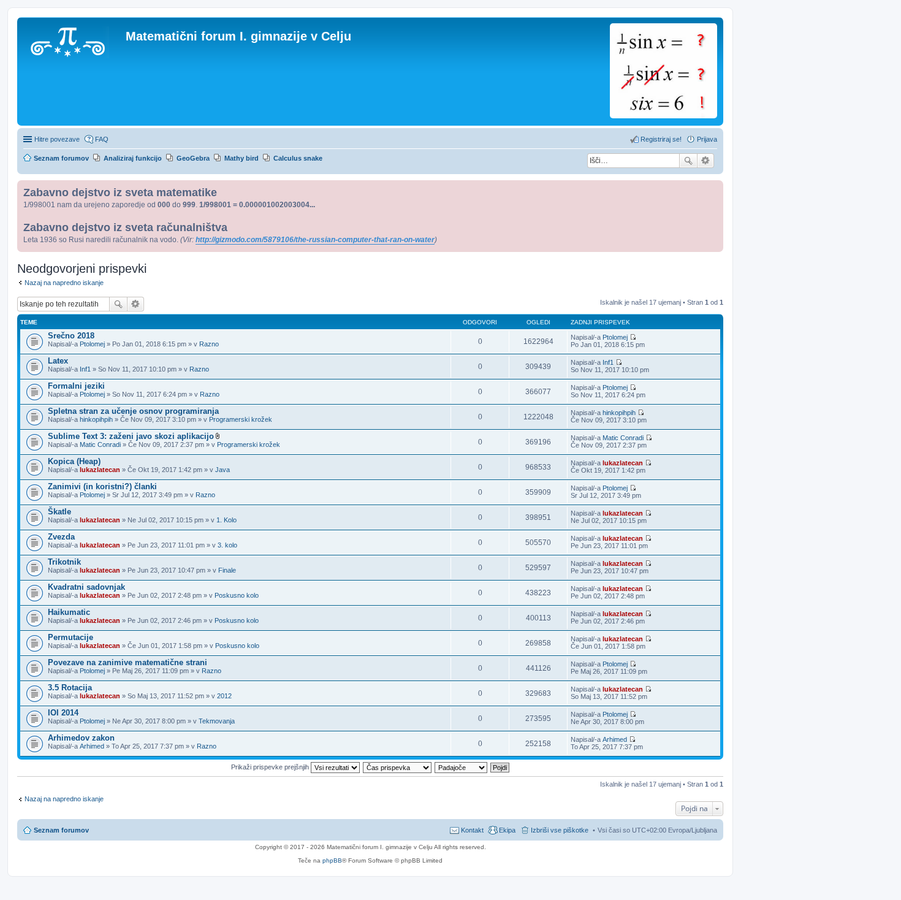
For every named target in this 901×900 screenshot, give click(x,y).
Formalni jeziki (76, 386)
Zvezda (61, 536)
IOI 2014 (63, 712)
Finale (227, 570)
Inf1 (85, 369)
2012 (224, 696)
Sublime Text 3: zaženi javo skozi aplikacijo (131, 436)
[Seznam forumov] (73, 39)
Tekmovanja (217, 721)
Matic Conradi (100, 444)
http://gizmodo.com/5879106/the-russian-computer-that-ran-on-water (315, 239)
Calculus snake (297, 158)
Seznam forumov (61, 830)
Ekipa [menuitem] (507, 830)
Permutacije (70, 637)
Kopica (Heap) (74, 461)
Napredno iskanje (706, 160)
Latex (58, 360)
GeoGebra (193, 158)
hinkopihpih (96, 419)
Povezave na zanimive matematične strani (127, 662)
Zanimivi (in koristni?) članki (102, 486)
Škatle (59, 511)
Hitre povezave (57, 139)
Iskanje (688, 160)
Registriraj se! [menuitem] (661, 139)
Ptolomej (92, 344)
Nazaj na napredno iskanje (64, 282)
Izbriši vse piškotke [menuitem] (559, 830)
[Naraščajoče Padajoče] (462, 767)
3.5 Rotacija (70, 687)
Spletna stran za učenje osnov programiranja (133, 411)
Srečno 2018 (71, 335)
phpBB (332, 860)
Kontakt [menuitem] (472, 830)
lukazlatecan (100, 469)
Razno (209, 344)
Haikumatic (69, 612)
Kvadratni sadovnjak (86, 587)
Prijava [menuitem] (707, 139)
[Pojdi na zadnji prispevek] (632, 337)
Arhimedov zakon (81, 737)
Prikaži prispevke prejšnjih (271, 767)
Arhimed (92, 746)
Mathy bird (241, 158)
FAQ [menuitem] (101, 139)
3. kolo (227, 545)
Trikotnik (64, 561)
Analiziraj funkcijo (133, 158)
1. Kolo (226, 520)
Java (222, 469)
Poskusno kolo (237, 595)
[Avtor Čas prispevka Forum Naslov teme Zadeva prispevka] (398, 767)
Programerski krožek (240, 419)
